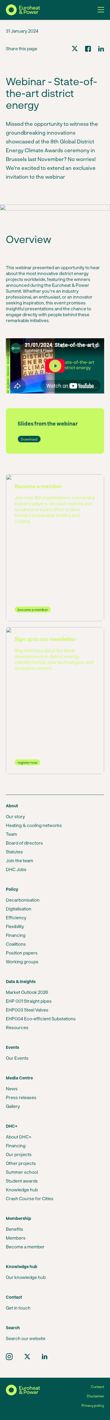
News (12, 1088)
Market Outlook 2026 (27, 992)
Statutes (14, 851)
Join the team (19, 860)
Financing (16, 935)
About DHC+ (18, 1136)
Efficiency (16, 917)
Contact (97, 1386)
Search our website (25, 1338)
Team (11, 834)
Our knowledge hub (26, 1277)
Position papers (22, 952)
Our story (15, 816)
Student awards (22, 1180)
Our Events (17, 1058)
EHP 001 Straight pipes (29, 1001)
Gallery (13, 1106)
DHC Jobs (16, 869)
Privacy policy (93, 1405)
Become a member (25, 1246)
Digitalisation (18, 908)
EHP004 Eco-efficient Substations (41, 1018)
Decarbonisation (23, 899)
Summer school (22, 1172)
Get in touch (18, 1307)
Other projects (21, 1163)
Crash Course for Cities (29, 1198)
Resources (17, 1027)
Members (16, 1237)
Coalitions (16, 944)
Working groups (22, 961)
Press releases (21, 1097)
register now (27, 762)
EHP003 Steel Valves (27, 1009)
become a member (33, 609)
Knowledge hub (22, 1189)
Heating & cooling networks (34, 825)
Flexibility (15, 926)
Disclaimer (95, 1396)
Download (29, 439)
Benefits (14, 1229)
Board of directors (24, 842)
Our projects (19, 1154)
